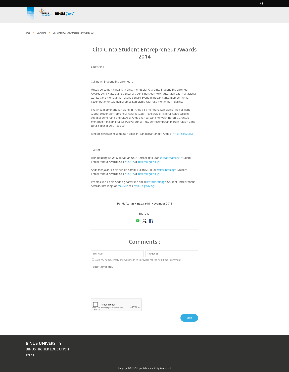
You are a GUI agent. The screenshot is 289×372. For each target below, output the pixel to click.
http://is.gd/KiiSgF (184, 134)
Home (27, 32)
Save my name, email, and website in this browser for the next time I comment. (137, 259)
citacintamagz (170, 158)
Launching (41, 32)
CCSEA (130, 162)
